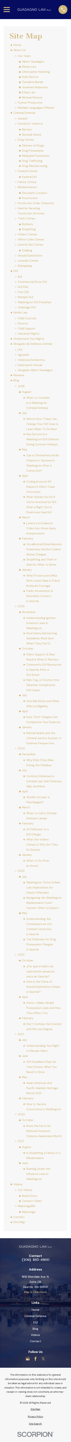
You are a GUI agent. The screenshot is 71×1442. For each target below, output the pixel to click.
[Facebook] (35, 1359)
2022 (21, 955)
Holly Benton (30, 77)
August (26, 392)
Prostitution (30, 198)
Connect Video (32, 1201)
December (29, 754)
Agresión (23, 355)
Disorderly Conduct (34, 193)
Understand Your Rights (28, 339)
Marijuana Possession (36, 156)
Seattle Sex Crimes (30, 245)
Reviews (18, 375)
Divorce (23, 323)
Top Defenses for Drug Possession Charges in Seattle (41, 944)
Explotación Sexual (30, 365)
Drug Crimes (26, 140)
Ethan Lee (28, 92)
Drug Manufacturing (34, 166)
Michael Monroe (32, 97)
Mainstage (29, 1212)
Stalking (27, 250)
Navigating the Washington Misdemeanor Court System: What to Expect (44, 903)
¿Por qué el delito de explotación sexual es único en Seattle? (40, 971)
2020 (21, 1114)
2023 (21, 871)
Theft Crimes (26, 218)
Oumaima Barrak (32, 82)
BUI (20, 277)
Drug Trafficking (32, 161)
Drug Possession (33, 151)
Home (17, 45)
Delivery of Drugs (33, 145)
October (27, 648)
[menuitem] (35, 1409)
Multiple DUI (25, 297)
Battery (27, 129)
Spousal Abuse (31, 134)
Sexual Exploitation (30, 255)
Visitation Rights (28, 334)
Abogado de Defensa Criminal (32, 344)
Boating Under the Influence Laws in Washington (38, 1174)
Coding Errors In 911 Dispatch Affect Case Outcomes (40, 487)
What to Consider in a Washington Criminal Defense (38, 403)
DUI (15, 271)
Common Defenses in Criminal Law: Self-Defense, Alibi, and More (44, 781)
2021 (21, 1034)
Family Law (20, 312)
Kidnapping (25, 266)
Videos (18, 1184)
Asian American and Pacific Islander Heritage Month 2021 (42, 1088)
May (24, 449)
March (26, 517)
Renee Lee (29, 67)
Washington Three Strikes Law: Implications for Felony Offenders (43, 888)
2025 (21, 606)
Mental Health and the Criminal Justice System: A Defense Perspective (43, 738)
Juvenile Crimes (28, 261)
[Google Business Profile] (28, 1359)
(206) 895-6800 (35, 1259)
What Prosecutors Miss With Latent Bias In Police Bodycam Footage (43, 581)
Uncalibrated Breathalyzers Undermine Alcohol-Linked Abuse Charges (44, 549)
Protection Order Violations (36, 203)
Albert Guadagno (33, 62)
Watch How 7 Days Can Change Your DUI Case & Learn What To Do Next (42, 424)
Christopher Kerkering (36, 72)
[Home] (34, 9)
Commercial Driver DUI (32, 282)
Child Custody (27, 318)
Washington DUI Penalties (34, 302)
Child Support (27, 328)
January (27, 570)
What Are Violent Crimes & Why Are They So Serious (42, 845)
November (29, 612)
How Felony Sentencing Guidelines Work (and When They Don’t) (41, 638)
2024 (21, 748)
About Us (19, 50)
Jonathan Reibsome (35, 87)
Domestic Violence (30, 124)
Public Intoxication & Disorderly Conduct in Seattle (39, 596)
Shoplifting (29, 229)
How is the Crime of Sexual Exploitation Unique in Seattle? (43, 987)
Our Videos (25, 1190)
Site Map (19, 1222)
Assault (23, 118)
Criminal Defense (24, 113)
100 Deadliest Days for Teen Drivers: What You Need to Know (41, 1067)
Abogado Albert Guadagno (35, 370)
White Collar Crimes (31, 239)
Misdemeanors (27, 187)
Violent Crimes (27, 234)
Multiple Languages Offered (36, 108)
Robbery (27, 224)
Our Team (24, 56)
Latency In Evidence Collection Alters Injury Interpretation (41, 528)
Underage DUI (27, 307)
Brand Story (29, 1196)
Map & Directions (35, 1292)
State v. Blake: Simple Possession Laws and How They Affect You (43, 1008)
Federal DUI (29, 177)
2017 (21, 1141)
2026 (21, 386)
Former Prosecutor (30, 103)
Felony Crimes (27, 182)
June (25, 1056)
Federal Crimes (27, 171)
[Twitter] (43, 1359)
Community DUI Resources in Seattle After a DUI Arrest (43, 670)
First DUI (23, 292)
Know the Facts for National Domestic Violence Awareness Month (44, 1131)
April (25, 476)
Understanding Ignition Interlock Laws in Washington (41, 623)
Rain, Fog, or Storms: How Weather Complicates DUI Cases (42, 685)
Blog (16, 380)
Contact (19, 1217)
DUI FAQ (23, 287)
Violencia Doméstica (31, 360)
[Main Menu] (7, 9)
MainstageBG (26, 1206)
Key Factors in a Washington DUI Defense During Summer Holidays (42, 439)
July (24, 413)
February (27, 538)
